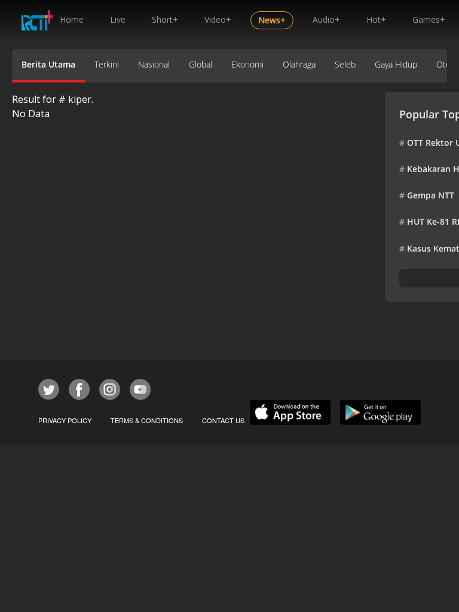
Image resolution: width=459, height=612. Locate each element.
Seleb (345, 64)
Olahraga (299, 64)
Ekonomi (247, 64)
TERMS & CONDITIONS (147, 420)
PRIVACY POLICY (64, 420)
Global (200, 64)
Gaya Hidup (396, 64)
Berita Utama (48, 64)
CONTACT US (223, 420)
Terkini (106, 64)
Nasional (154, 64)
